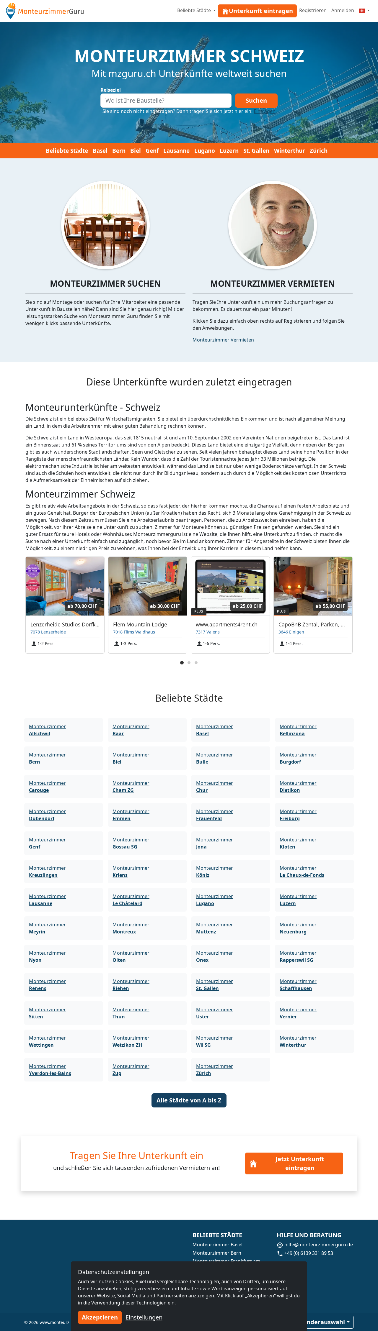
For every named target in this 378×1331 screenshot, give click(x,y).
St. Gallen (256, 151)
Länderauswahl (322, 1322)
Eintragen (265, 111)
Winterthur (289, 151)
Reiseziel (110, 90)
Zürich (319, 151)
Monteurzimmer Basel (217, 1244)
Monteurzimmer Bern (217, 1253)
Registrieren (313, 10)
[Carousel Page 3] (196, 662)
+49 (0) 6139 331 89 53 (308, 1253)
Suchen (256, 100)
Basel (100, 151)
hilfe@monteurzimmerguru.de (318, 1244)
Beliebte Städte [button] (194, 10)
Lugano (204, 151)
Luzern (229, 151)
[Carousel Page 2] (189, 662)
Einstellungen (144, 1317)
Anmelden (342, 10)
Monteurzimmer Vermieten (223, 340)
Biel (135, 151)
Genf (152, 151)
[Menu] (364, 10)
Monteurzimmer (47, 730)
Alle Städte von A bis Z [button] (189, 1100)
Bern (119, 151)
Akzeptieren (100, 1317)
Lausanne (176, 151)
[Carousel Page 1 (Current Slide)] (182, 662)
